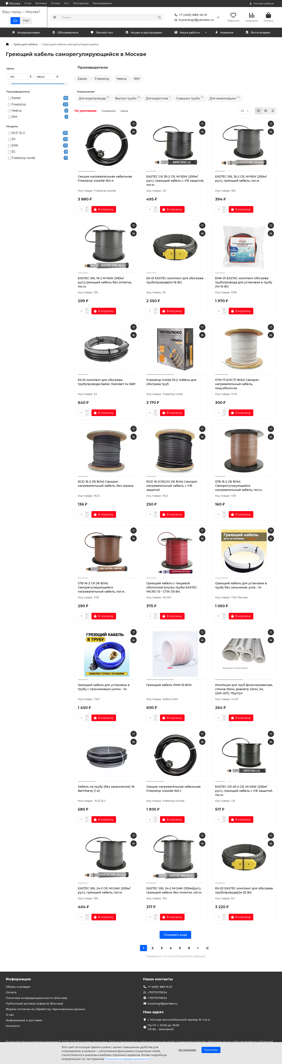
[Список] (265, 110)
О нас (27, 3)
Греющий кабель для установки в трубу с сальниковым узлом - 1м (104, 687)
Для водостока (157, 98)
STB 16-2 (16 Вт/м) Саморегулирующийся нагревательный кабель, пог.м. (238, 486)
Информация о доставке (24, 1020)
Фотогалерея (260, 32)
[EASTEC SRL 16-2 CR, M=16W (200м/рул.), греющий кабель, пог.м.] (244, 145)
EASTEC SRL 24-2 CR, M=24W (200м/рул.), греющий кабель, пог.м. (104, 890)
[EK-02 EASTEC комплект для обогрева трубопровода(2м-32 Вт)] (244, 857)
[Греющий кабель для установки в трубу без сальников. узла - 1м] (244, 552)
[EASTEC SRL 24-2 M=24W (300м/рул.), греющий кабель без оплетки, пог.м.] (175, 857)
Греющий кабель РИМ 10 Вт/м (169, 685)
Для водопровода (92, 98)
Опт (66, 3)
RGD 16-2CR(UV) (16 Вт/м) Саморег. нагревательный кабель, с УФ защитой (172, 486)
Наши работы (190, 32)
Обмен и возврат (18, 986)
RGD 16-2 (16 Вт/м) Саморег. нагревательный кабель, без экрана (105, 484)
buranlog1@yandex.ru (196, 20)
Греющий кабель (26, 44)
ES (13, 152)
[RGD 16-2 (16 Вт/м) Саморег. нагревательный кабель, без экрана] (107, 450)
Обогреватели (67, 32)
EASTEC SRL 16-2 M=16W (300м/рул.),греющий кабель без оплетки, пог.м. (105, 282)
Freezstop (19, 104)
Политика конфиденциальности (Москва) (36, 998)
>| (207, 948)
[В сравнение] (133, 132)
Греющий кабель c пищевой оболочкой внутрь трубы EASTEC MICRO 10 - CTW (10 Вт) (171, 587)
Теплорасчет (81, 3)
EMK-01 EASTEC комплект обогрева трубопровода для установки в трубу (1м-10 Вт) (243, 282)
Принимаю (211, 1049)
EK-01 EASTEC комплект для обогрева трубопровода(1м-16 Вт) (174, 280)
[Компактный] (272, 110)
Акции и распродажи (146, 32)
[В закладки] (133, 124)
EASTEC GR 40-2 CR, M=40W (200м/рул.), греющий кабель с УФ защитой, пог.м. (244, 791)
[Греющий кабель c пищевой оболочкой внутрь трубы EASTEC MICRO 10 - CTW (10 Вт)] (175, 552)
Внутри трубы (125, 98)
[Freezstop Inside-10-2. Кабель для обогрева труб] (175, 349)
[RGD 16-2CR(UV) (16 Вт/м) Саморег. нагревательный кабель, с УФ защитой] (175, 450)
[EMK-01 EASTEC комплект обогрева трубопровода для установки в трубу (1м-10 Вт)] (244, 247)
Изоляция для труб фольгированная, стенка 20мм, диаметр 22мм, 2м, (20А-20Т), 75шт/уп (244, 689)
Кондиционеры (28, 32)
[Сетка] (258, 110)
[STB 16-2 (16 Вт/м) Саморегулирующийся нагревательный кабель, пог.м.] (244, 450)
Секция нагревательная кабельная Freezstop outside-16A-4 (105, 179)
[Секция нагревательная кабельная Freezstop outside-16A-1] (175, 755)
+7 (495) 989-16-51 (193, 15)
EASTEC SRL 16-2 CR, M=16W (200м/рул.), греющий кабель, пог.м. (241, 179)
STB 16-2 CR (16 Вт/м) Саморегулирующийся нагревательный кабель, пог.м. (101, 587)
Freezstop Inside (23, 158)
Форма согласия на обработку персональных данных (45, 1009)
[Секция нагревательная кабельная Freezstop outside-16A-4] (107, 145)
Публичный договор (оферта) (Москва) (34, 1003)
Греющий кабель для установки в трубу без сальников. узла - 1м (241, 585)
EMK (15, 145)
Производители (102, 3)
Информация (18, 979)
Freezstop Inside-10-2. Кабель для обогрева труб (171, 382)
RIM (14, 117)
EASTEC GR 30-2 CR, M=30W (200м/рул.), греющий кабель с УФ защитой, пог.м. (175, 181)
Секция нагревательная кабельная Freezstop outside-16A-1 (173, 789)
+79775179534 (157, 992)
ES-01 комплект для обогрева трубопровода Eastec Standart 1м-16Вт (107, 382)
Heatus (17, 110)
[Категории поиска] (54, 17)
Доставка (41, 3)
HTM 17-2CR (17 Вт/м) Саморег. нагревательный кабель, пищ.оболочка (237, 384)
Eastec (16, 98)
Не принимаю (187, 1049)
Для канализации (223, 98)
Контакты (13, 1025)
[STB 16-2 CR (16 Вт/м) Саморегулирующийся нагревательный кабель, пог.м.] (107, 552)
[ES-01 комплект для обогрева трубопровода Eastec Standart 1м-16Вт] (107, 349)
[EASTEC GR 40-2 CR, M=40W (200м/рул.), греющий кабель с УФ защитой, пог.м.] (244, 755)
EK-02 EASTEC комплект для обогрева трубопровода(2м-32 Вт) (244, 890)
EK (13, 139)
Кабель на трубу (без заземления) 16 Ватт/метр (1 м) (106, 789)
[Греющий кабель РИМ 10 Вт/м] (175, 654)
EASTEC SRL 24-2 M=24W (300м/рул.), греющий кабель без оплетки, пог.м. (174, 890)
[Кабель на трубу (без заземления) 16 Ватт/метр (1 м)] (107, 755)
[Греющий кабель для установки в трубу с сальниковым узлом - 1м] (107, 654)
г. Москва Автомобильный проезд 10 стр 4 (179, 1019)
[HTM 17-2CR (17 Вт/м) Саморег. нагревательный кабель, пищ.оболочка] (244, 349)
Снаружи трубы (188, 98)
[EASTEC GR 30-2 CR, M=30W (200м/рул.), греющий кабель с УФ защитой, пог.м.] (175, 145)
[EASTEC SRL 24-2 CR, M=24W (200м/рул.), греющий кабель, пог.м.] (107, 857)
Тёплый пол (104, 32)
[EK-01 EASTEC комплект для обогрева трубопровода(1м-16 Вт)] (175, 247)
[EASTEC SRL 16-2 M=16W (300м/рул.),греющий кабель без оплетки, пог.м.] (107, 247)
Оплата (55, 3)
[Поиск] (159, 17)
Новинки (226, 32)
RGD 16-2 (18, 133)
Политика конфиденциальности (127, 1058)
